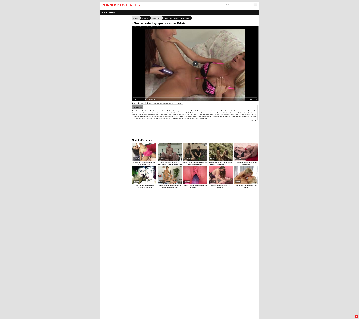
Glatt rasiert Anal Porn (227, 114)
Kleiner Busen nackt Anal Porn (202, 116)
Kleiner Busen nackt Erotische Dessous (191, 111)
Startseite (104, 12)
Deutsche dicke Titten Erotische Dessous (158, 118)
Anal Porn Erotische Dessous (207, 113)
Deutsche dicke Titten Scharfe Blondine (144, 111)
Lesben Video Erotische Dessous (188, 113)
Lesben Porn (170, 103)
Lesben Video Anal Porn (169, 113)
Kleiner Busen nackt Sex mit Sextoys (175, 114)
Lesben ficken (161, 103)
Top (356, 316)
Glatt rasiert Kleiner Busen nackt (142, 116)
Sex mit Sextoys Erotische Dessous (245, 114)
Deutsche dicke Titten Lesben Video (232, 111)
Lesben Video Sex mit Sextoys (152, 113)
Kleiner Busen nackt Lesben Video (162, 116)
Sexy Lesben (178, 103)
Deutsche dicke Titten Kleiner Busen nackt (150, 114)
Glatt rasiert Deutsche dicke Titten (227, 113)
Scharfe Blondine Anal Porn (211, 114)
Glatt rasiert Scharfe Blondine (221, 116)
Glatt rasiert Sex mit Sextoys (212, 111)
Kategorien (112, 12)
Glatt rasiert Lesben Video (200, 118)
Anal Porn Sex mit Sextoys (195, 114)
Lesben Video (152, 103)
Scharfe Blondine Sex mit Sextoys (181, 118)
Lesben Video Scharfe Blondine (240, 116)
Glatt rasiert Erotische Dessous (183, 116)
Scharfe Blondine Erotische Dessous (167, 111)
